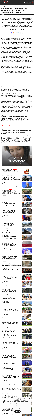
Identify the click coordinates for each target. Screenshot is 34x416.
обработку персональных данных (19, 406)
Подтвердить (17, 411)
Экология (2, 14)
